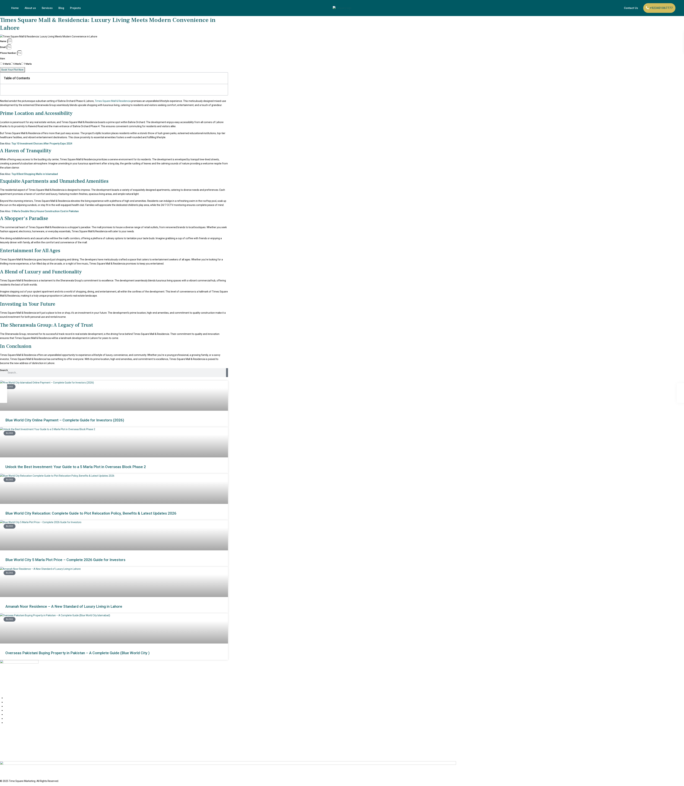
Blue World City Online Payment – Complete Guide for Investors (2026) (64, 420)
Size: (2, 58)
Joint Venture (12, 706)
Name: (3, 41)
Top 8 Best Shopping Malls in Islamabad (35, 174)
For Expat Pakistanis (15, 702)
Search (4, 370)
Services (47, 8)
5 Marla (17, 64)
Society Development (16, 722)
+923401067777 (661, 8)
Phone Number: (8, 53)
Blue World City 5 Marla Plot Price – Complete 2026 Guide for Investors (65, 560)
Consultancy (11, 697)
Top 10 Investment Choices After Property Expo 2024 (42, 143)
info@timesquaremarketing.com (19, 756)
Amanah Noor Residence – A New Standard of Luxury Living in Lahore (63, 606)
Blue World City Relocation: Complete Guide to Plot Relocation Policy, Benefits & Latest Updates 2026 (90, 513)
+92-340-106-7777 (10, 749)
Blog (61, 8)
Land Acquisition (13, 710)
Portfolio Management (17, 718)
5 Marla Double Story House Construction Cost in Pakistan (45, 211)
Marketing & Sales (14, 714)
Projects (75, 8)
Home (15, 8)
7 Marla (28, 64)
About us (30, 8)
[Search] (227, 372)
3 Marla (7, 64)
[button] (223, 78)
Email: (3, 47)
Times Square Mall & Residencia (113, 101)
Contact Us (631, 8)
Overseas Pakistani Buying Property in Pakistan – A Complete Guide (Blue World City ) (77, 653)
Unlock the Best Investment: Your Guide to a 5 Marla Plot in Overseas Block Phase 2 (75, 467)
